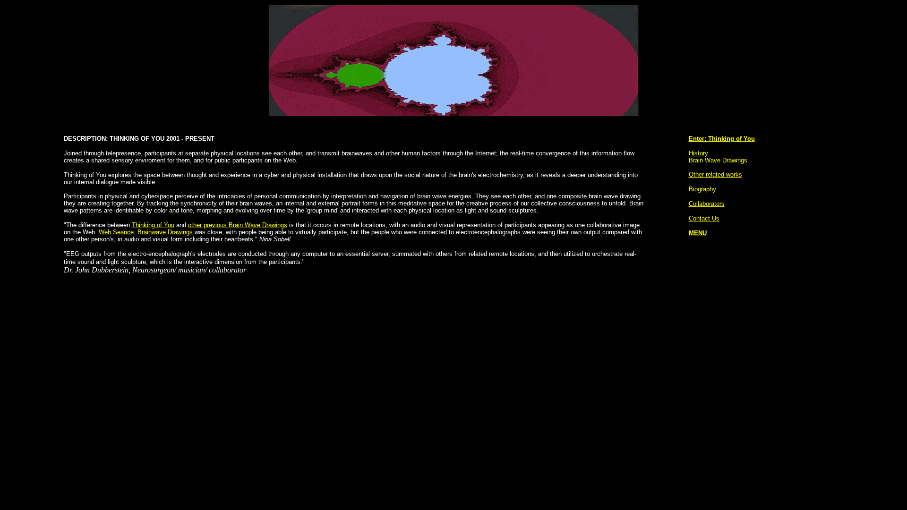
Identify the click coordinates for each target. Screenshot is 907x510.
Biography (702, 189)
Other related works (715, 174)
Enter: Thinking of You (722, 138)
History (698, 153)
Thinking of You (153, 225)
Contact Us (704, 218)
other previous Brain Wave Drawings (237, 225)
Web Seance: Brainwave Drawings (146, 232)
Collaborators (707, 203)
